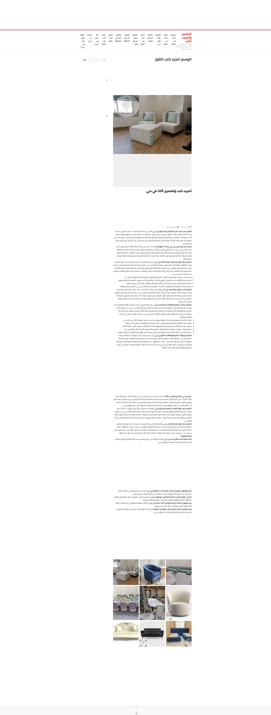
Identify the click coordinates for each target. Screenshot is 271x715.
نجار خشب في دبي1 (96, 39)
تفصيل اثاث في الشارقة (118, 37)
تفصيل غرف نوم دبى (158, 39)
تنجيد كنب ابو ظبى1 (103, 39)
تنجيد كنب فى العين (165, 39)
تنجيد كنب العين (110, 37)
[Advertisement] (207, 15)
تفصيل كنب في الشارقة (127, 37)
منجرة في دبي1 (89, 37)
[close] (136, 707)
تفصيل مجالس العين (150, 37)
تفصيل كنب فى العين (173, 39)
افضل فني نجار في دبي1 (82, 41)
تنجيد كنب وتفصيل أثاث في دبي (169, 191)
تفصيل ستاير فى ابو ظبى (135, 39)
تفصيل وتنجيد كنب (187, 37)
